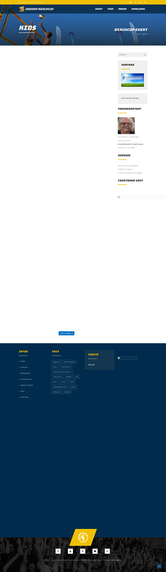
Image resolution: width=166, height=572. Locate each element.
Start (22, 361)
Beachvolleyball (69, 362)
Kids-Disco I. (41, 302)
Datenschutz (26, 379)
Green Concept (27, 385)
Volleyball (56, 392)
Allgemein (56, 362)
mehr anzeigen (66, 333)
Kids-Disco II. (41, 241)
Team (110, 9)
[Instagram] (121, 2)
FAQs (22, 391)
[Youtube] (130, 2)
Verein (73, 387)
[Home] (36, 9)
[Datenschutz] (140, 2)
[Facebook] (126, 2)
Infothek (24, 397)
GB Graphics (116, 560)
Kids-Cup (41, 192)
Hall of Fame (57, 377)
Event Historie (65, 367)
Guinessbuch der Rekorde (62, 372)
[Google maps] (135, 2)
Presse (122, 9)
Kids (76, 377)
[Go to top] (83, 537)
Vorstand (67, 392)
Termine (41, 142)
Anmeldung (138, 9)
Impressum (25, 373)
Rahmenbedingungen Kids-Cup (41, 85)
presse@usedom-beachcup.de (130, 144)
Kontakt (24, 367)
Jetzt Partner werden (130, 98)
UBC (47, 90)
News (55, 382)
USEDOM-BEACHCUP (60, 387)
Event (98, 9)
